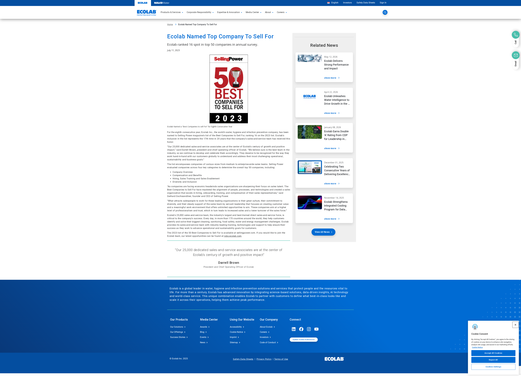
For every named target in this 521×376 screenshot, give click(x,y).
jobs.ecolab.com (233, 236)
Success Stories (177, 337)
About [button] (268, 12)
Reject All (493, 360)
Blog (202, 332)
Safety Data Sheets (366, 2)
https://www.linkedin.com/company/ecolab (293, 329)
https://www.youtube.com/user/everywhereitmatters (316, 329)
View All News (322, 232)
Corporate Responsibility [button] (199, 12)
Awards (203, 327)
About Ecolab (266, 327)
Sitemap (234, 342)
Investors (347, 2)
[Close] (515, 325)
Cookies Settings (493, 367)
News (202, 342)
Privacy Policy (264, 359)
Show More (330, 78)
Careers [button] (281, 12)
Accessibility (236, 327)
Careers (263, 332)
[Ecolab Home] (146, 13)
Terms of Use (281, 359)
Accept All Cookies (493, 353)
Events (203, 337)
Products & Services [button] (171, 12)
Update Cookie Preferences (304, 339)
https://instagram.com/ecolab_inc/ (309, 329)
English (334, 2)
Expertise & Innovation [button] (228, 12)
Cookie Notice (477, 347)
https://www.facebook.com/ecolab (301, 329)
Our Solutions (176, 327)
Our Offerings (176, 332)
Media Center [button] (252, 12)
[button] (183, 12)
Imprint (233, 337)
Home (170, 24)
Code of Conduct (268, 342)
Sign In (383, 2)
